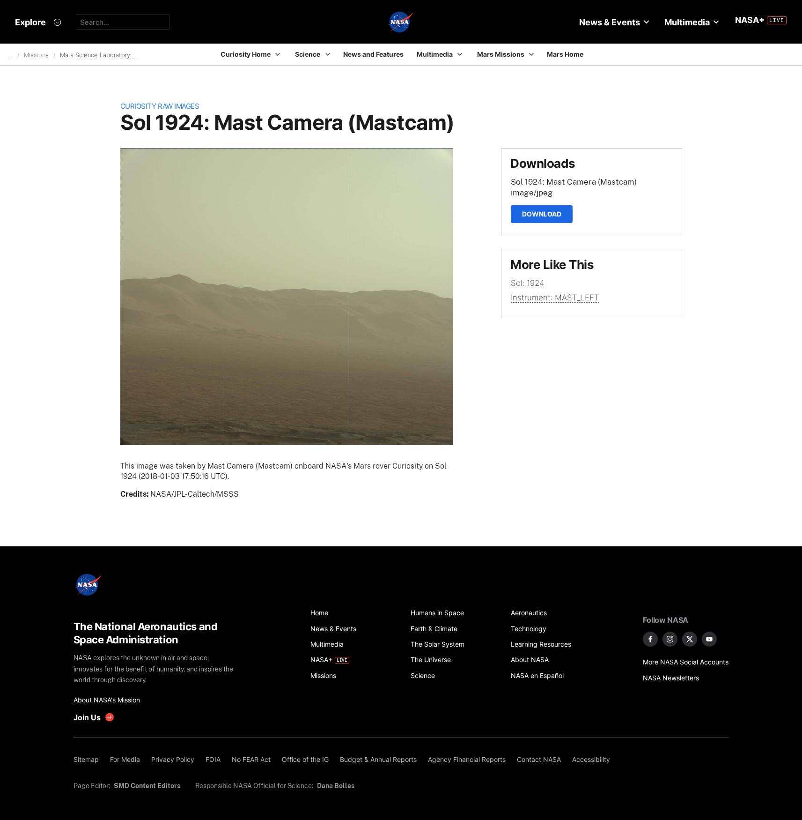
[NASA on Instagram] (669, 639)
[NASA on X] (689, 639)
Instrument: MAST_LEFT (555, 297)
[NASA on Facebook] (650, 639)
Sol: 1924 (527, 283)
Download (541, 214)
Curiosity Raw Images (159, 106)
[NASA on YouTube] (709, 639)
